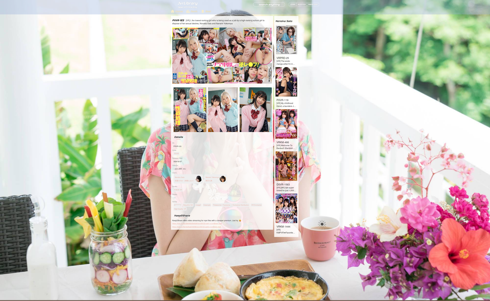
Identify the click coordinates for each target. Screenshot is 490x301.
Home (179, 11)
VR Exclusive (256, 205)
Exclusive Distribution (241, 205)
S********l (177, 205)
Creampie (206, 205)
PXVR (176, 153)
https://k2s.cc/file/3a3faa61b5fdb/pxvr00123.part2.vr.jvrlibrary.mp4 (196, 226)
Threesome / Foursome (221, 205)
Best (208, 11)
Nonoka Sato (283, 21)
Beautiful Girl (188, 205)
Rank (194, 11)
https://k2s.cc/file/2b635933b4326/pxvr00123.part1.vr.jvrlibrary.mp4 (197, 223)
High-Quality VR (180, 209)
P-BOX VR (178, 190)
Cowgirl (198, 205)
